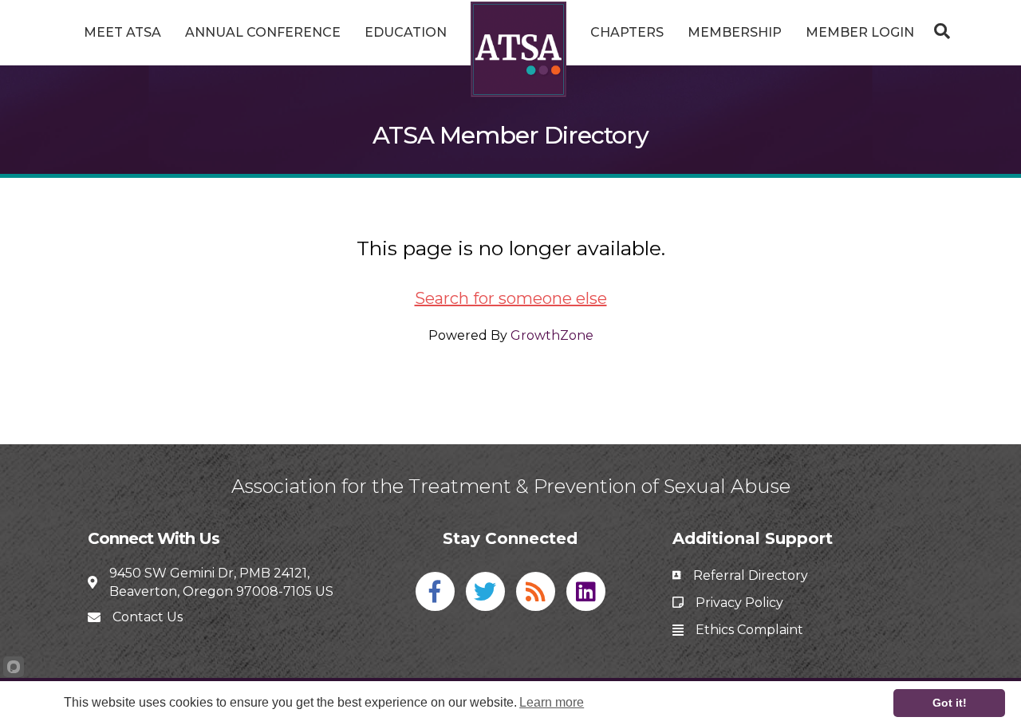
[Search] (938, 31)
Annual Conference (263, 32)
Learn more (551, 702)
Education (406, 32)
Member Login (860, 32)
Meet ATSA (122, 32)
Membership (735, 32)
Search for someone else (511, 298)
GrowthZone (551, 335)
